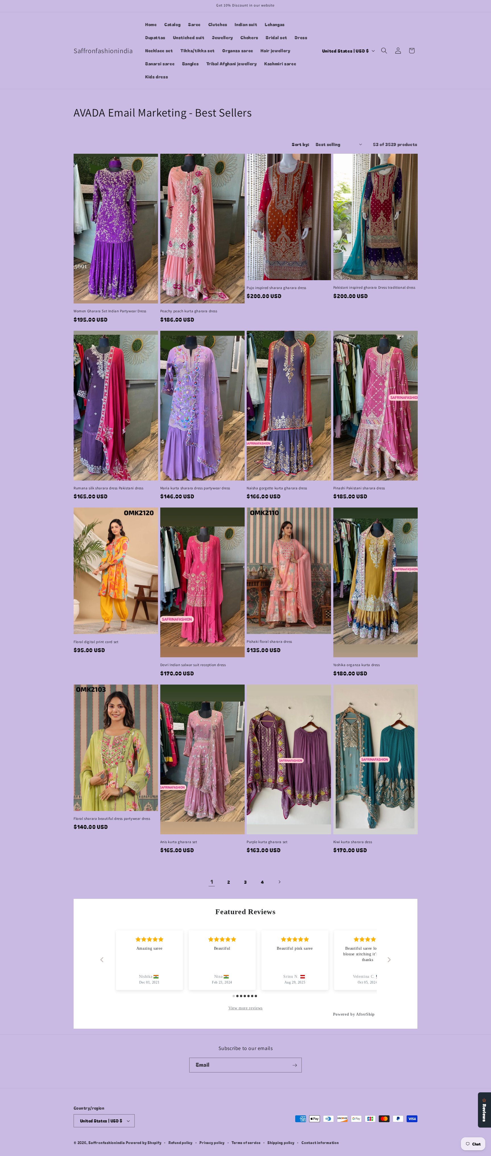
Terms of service (246, 1142)
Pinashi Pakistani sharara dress (359, 488)
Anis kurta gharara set (178, 842)
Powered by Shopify (144, 1142)
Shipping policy (281, 1142)
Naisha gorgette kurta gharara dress (277, 488)
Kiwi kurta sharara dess (352, 842)
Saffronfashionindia (106, 1142)
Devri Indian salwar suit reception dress (193, 665)
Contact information (320, 1142)
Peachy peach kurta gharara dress (188, 311)
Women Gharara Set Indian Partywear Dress (110, 311)
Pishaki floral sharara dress (269, 641)
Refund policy (180, 1142)
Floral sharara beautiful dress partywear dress (112, 818)
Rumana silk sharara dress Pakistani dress (108, 488)
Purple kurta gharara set (267, 842)
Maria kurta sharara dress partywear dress (195, 488)
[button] (384, 50)
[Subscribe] (294, 1065)
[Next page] (279, 882)
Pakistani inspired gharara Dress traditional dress (374, 287)
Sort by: (300, 144)
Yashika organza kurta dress (356, 665)
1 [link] (212, 881)
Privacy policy (212, 1142)
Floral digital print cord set (96, 642)
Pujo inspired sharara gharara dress (276, 288)
